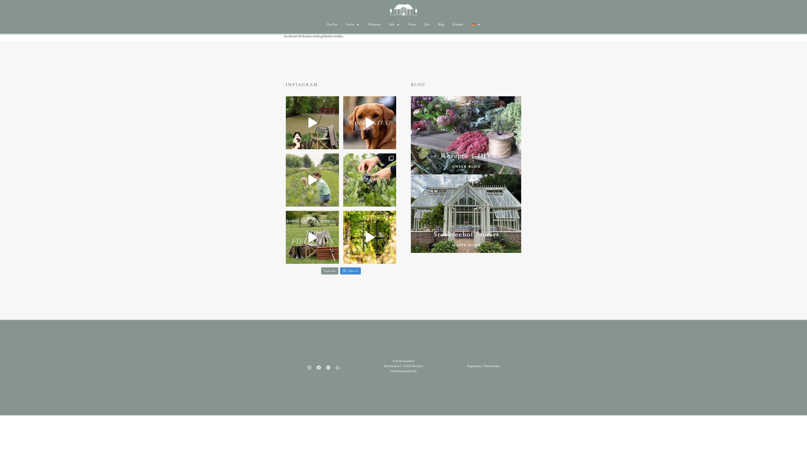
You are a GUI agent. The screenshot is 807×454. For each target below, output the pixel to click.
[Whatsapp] (338, 367)
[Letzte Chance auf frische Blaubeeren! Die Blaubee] (312, 180)
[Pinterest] (328, 367)
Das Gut (332, 24)
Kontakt (457, 24)
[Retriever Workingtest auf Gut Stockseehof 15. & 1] (369, 122)
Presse (412, 24)
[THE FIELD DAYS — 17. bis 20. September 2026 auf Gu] (312, 237)
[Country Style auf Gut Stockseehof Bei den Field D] (312, 122)
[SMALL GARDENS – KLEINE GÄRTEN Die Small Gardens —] (369, 237)
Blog (441, 24)
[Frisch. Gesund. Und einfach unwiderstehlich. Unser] (369, 180)
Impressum (474, 366)
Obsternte (374, 24)
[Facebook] (319, 367)
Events (350, 24)
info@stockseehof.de (403, 371)
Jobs (427, 24)
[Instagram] (309, 367)
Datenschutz (492, 366)
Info (391, 24)
